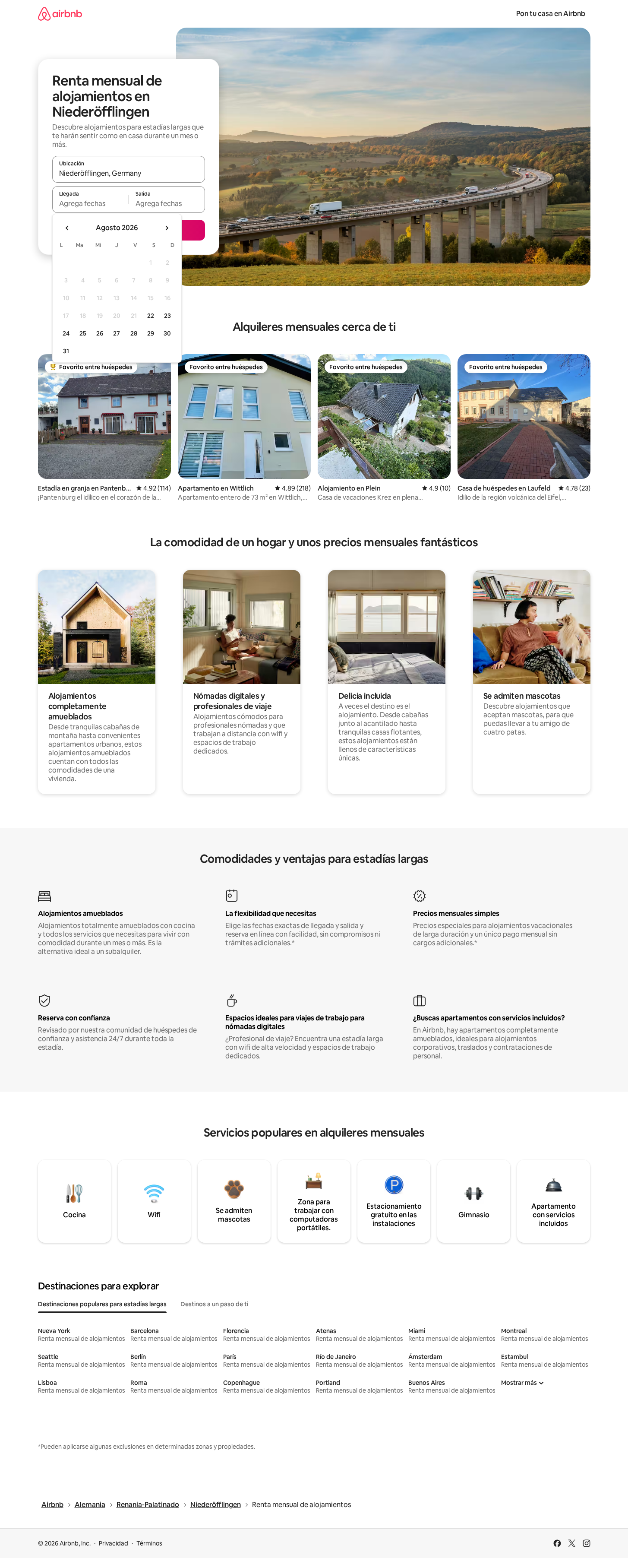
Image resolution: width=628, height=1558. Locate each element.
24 (66, 333)
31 (66, 351)
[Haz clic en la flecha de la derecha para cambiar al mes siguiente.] (166, 228)
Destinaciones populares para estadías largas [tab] (102, 1304)
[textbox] (90, 203)
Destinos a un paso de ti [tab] (214, 1304)
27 (116, 333)
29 (150, 333)
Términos (149, 1543)
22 (150, 316)
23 (167, 316)
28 (133, 333)
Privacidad (113, 1543)
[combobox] (128, 173)
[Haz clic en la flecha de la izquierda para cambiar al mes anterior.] (67, 228)
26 (99, 333)
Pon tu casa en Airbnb (550, 13)
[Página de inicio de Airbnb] (60, 13)
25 (82, 333)
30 (167, 333)
